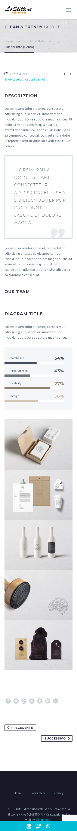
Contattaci (38, 793)
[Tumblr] (39, 701)
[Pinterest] (31, 701)
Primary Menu (69, 10)
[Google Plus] (24, 701)
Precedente (22, 728)
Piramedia (42, 820)
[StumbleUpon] (55, 701)
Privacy (58, 793)
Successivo (55, 738)
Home (18, 793)
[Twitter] (16, 701)
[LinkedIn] (47, 701)
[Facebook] (8, 701)
